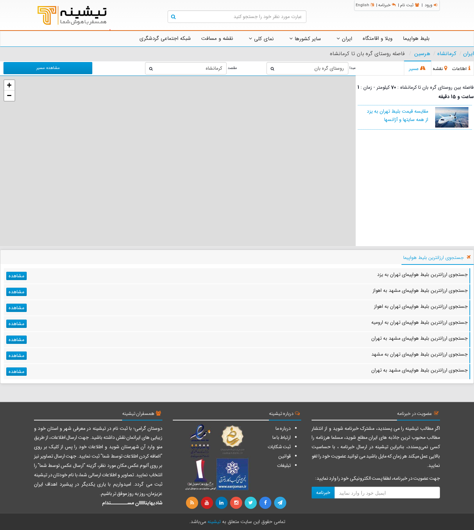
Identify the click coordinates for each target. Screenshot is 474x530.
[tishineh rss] (193, 503)
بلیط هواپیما (416, 38)
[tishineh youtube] (207, 503)
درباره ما (283, 428)
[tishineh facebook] (266, 503)
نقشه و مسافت (217, 38)
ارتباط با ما (281, 437)
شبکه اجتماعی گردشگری (165, 38)
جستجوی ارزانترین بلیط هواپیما (433, 257)
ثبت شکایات (279, 447)
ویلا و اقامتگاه (377, 38)
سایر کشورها (307, 39)
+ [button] (9, 85)
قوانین (284, 456)
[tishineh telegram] (280, 503)
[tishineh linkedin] (222, 503)
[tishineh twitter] (251, 503)
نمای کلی (263, 39)
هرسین (422, 54)
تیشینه (214, 521)
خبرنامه (384, 5)
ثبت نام (407, 5)
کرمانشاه (446, 54)
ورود (428, 5)
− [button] (9, 95)
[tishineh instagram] (236, 503)
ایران (346, 39)
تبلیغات (284, 465)
